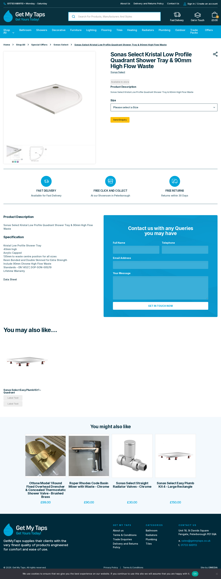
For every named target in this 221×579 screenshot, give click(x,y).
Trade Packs (194, 31)
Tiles (119, 30)
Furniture (75, 30)
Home (6, 44)
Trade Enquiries (122, 539)
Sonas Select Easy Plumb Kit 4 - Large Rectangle (175, 485)
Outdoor (180, 30)
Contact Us (173, 3)
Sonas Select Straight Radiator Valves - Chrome (132, 485)
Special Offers (39, 44)
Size (113, 100)
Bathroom (25, 30)
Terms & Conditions (125, 535)
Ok (195, 573)
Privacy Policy (111, 568)
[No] (216, 574)
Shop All (6, 31)
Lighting (91, 30)
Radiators (148, 30)
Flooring (106, 30)
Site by (209, 567)
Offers (209, 30)
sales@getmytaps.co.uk (195, 540)
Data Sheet (10, 279)
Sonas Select (61, 44)
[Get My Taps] (24, 21)
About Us (125, 3)
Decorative (58, 30)
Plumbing (164, 30)
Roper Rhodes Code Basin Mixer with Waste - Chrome (89, 485)
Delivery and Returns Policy (149, 3)
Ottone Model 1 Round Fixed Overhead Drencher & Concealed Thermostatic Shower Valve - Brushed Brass (45, 490)
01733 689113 (189, 545)
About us (118, 530)
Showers (41, 30)
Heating (132, 30)
